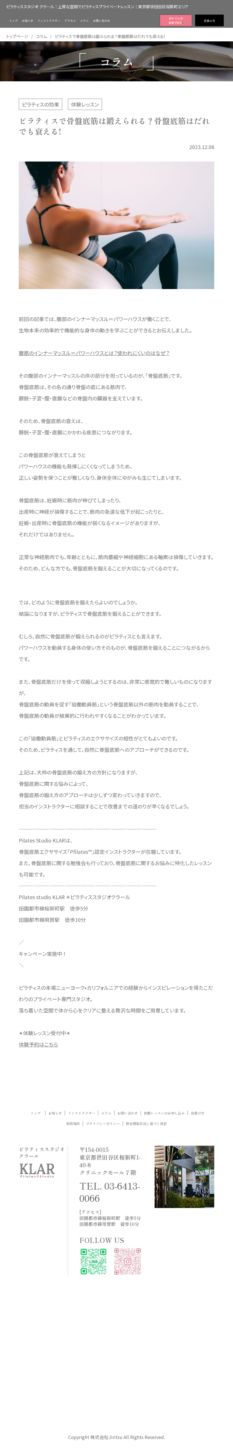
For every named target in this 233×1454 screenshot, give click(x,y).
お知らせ (55, 1113)
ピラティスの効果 (40, 104)
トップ (37, 1113)
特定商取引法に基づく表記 (146, 1123)
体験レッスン (85, 104)
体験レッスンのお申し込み (164, 1113)
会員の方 (197, 1113)
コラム (41, 36)
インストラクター (81, 1113)
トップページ (17, 36)
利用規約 (73, 1123)
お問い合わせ (127, 1113)
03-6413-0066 (109, 1191)
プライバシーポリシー (103, 1123)
